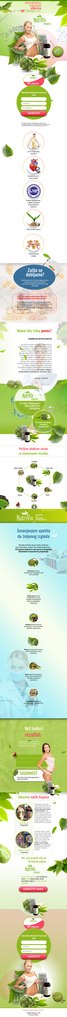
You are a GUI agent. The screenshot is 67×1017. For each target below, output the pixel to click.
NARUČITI (34, 113)
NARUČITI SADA (33, 889)
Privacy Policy (33, 1015)
